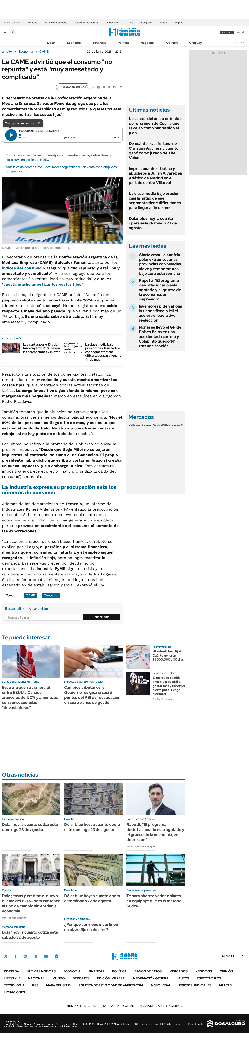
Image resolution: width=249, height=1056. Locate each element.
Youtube (46, 956)
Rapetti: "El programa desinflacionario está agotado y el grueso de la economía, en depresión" (160, 290)
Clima (130, 22)
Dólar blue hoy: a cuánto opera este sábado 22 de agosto (92, 898)
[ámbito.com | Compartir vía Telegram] (114, 87)
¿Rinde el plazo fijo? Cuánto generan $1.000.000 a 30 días (168, 655)
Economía (74, 43)
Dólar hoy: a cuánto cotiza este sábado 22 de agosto (30, 935)
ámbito (7, 51)
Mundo (59, 978)
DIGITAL (81, 1005)
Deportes (81, 978)
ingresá (240, 32)
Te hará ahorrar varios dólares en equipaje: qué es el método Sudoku (153, 900)
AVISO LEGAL (161, 985)
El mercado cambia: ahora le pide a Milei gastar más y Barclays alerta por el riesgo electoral (169, 686)
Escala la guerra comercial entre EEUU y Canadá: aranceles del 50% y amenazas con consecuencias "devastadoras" (30, 697)
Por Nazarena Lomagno (140, 846)
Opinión (172, 43)
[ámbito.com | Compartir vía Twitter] (103, 87)
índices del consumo (22, 268)
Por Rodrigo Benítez (14, 918)
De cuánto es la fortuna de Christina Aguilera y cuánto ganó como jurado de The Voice (153, 150)
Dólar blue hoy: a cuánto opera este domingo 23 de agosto (153, 223)
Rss (35, 985)
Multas (225, 985)
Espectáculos (209, 978)
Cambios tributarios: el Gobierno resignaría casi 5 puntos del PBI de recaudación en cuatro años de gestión (92, 695)
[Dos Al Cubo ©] (226, 1024)
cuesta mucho (42, 284)
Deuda (163, 22)
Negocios (147, 43)
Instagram (25, 956)
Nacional (36, 978)
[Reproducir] (11, 135)
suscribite (227, 32)
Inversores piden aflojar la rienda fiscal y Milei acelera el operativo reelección (160, 313)
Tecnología (14, 985)
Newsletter (240, 43)
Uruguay (195, 43)
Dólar (51, 43)
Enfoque (32, 22)
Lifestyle (12, 978)
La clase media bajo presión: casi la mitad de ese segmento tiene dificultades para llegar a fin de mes (103, 351)
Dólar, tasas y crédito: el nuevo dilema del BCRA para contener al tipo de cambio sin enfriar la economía (31, 903)
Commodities (161, 424)
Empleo (178, 22)
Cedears (177, 424)
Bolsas (146, 424)
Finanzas (99, 43)
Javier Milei (112, 22)
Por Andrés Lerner (162, 699)
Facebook (16, 956)
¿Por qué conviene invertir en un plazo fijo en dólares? (91, 927)
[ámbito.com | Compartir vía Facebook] (98, 87)
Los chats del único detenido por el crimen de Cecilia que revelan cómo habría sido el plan (155, 125)
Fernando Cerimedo (56, 22)
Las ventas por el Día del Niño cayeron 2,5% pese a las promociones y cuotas (41, 348)
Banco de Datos (148, 971)
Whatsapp (56, 956)
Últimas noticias (41, 971)
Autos (183, 978)
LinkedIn (35, 956)
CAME (44, 51)
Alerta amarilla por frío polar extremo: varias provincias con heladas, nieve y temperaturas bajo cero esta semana (160, 264)
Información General (151, 978)
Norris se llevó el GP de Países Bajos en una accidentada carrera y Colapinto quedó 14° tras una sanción (160, 336)
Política (123, 43)
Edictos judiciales (195, 985)
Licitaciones (14, 992)
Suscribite (102, 617)
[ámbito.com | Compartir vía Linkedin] (108, 87)
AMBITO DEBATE (161, 1005)
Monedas (134, 424)
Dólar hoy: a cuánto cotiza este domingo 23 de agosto (30, 827)
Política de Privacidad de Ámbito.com (110, 985)
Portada (11, 971)
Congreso (146, 22)
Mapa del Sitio (58, 985)
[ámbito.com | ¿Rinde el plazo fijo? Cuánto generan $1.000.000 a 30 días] (138, 657)
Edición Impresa (111, 978)
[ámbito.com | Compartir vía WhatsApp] (93, 87)
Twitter (6, 956)
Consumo (51, 595)
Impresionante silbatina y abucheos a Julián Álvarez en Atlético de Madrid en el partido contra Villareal (155, 175)
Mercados (178, 971)
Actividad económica (87, 22)
